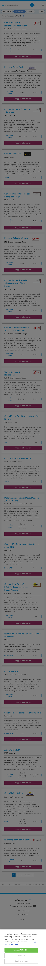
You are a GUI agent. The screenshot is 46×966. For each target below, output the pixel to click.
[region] (23, 947)
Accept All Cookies (21, 950)
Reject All (21, 956)
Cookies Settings (21, 961)
